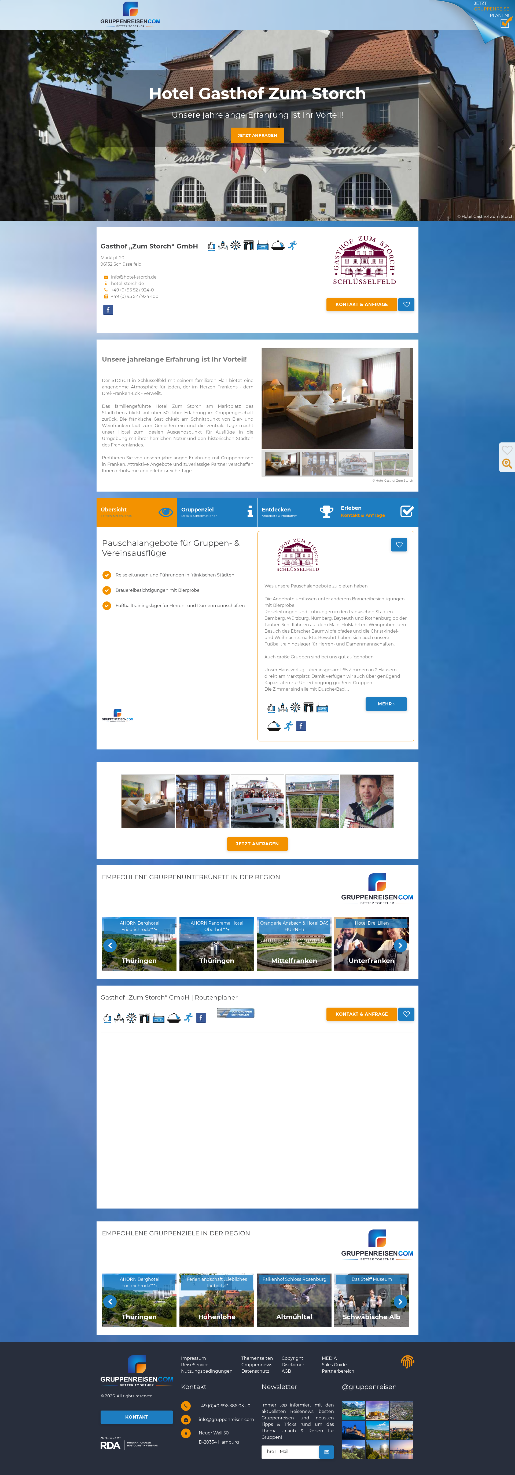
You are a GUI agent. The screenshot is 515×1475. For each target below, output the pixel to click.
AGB (286, 1371)
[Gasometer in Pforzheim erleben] (384, 1449)
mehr (385, 703)
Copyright (292, 1358)
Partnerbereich (338, 1371)
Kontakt (136, 1417)
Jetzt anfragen (257, 135)
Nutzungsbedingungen (207, 1371)
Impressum (193, 1358)
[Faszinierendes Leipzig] (407, 1429)
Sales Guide (334, 1364)
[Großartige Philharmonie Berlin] (384, 1410)
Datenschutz (255, 1371)
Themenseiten (257, 1358)
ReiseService (194, 1364)
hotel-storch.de (127, 283)
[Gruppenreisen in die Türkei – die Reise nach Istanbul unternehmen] (407, 1449)
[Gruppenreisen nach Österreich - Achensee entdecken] (360, 1410)
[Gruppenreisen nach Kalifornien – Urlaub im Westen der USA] (407, 1410)
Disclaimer (293, 1364)
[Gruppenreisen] (130, 14)
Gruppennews (256, 1364)
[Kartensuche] (507, 466)
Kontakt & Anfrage (362, 304)
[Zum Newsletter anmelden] (326, 1452)
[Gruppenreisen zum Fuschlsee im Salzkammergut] (360, 1449)
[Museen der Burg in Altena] (360, 1429)
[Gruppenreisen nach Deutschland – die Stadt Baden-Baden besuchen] (384, 1429)
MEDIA (329, 1358)
